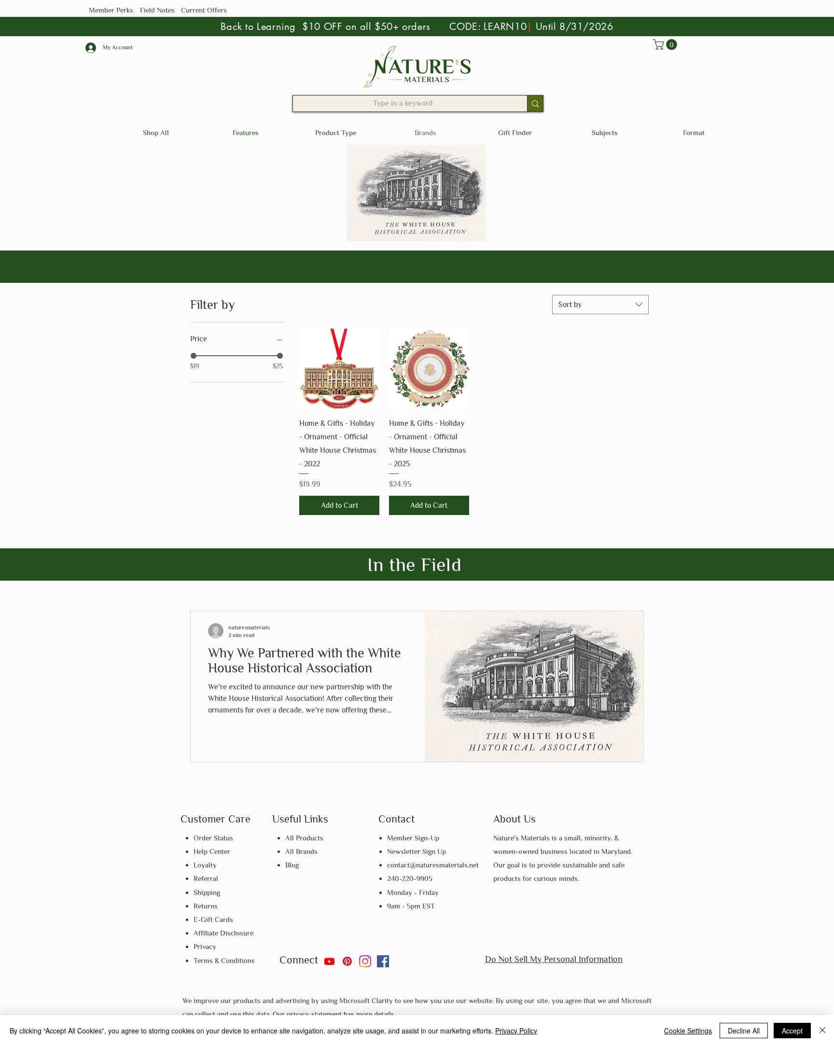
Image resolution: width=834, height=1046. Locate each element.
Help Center (212, 851)
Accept (792, 1030)
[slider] (193, 356)
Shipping (207, 892)
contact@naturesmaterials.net (433, 865)
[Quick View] (339, 369)
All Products (304, 838)
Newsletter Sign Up (416, 851)
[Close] (822, 1030)
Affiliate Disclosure (223, 933)
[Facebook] (383, 961)
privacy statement (315, 1014)
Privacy (205, 946)
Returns (206, 906)
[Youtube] (329, 961)
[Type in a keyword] (535, 104)
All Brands (301, 851)
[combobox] (600, 304)
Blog (292, 865)
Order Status (213, 838)
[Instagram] (365, 961)
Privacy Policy (516, 1030)
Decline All (744, 1030)
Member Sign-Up (413, 838)
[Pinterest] (347, 961)
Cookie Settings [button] (688, 1030)
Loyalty (205, 865)
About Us (514, 819)
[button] (666, 44)
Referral (206, 878)
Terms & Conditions (224, 960)
